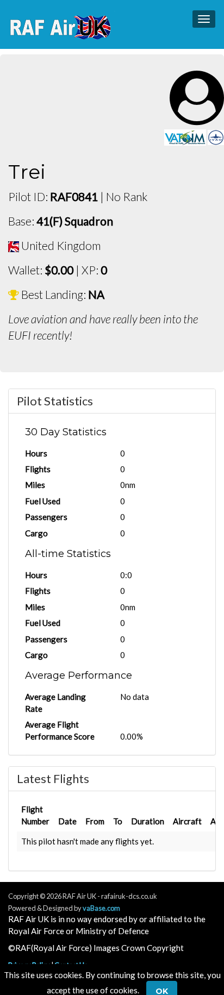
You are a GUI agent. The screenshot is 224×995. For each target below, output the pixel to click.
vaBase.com (101, 908)
